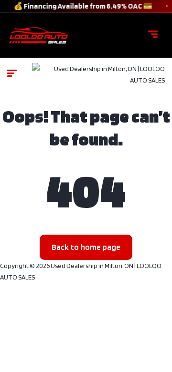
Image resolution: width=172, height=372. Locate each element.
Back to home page (86, 247)
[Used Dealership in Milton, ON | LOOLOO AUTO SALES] (127, 35)
